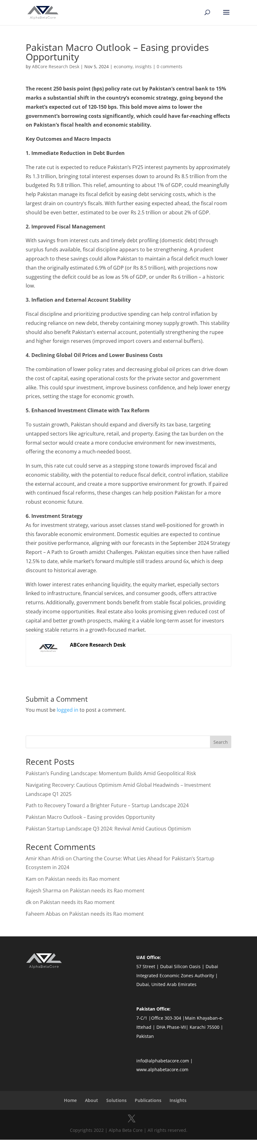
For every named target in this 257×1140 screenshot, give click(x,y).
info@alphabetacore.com (162, 1061)
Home (70, 1100)
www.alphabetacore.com (162, 1069)
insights (143, 66)
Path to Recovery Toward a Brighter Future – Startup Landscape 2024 (107, 805)
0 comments (169, 66)
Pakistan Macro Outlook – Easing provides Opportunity (90, 817)
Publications (148, 1100)
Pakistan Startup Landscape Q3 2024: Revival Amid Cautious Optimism (108, 828)
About (91, 1100)
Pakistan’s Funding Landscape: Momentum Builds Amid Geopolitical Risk (111, 773)
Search (220, 742)
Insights (178, 1100)
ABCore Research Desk (55, 66)
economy (123, 66)
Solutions (116, 1100)
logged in (67, 709)
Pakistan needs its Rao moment (83, 878)
